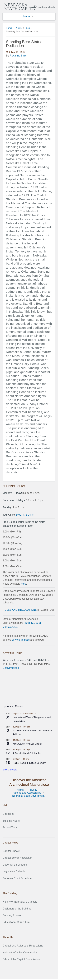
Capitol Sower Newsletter (17, 857)
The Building (10, 893)
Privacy (33, 789)
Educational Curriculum (16, 922)
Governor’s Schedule (15, 864)
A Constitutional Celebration (27, 753)
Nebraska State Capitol (21, 6)
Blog (27, 28)
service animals (21, 639)
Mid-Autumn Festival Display (27, 743)
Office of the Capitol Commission (21, 959)
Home (9, 28)
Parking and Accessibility (27, 792)
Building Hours (11, 820)
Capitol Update (11, 851)
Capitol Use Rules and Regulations (23, 945)
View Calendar (10, 769)
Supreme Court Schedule (17, 878)
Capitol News (10, 842)
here (23, 583)
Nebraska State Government (28, 795)
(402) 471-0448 (25, 514)
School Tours (10, 827)
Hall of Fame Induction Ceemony (29, 762)
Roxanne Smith (18, 55)
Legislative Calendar (14, 871)
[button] (26, 16)
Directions (8, 813)
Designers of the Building (17, 908)
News (19, 28)
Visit (5, 805)
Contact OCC (10, 626)
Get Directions (11, 668)
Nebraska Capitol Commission (20, 952)
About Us (8, 937)
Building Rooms (12, 915)
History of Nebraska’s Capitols (20, 901)
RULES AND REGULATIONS (20, 609)
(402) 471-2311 (32, 622)
